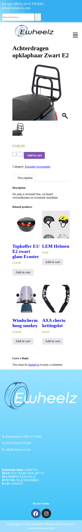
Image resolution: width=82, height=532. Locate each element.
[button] (75, 35)
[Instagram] (46, 513)
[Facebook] (36, 513)
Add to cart (34, 155)
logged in (33, 364)
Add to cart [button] (22, 272)
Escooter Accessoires (37, 166)
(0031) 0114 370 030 (28, 4)
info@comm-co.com (16, 8)
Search (38, 17)
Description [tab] (25, 177)
